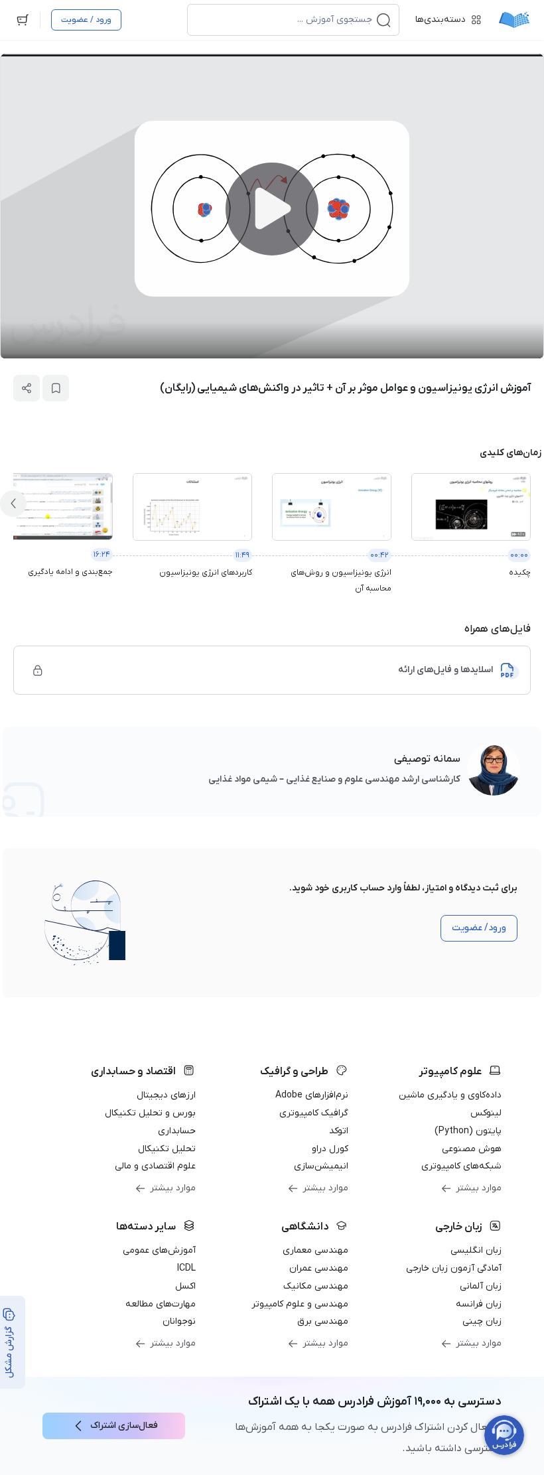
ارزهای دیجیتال (166, 1095)
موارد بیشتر (479, 1188)
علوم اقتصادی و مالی (155, 1166)
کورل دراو (330, 1149)
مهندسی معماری (315, 1250)
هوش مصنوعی (472, 1149)
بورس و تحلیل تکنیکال (150, 1113)
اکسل (185, 1286)
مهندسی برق (322, 1321)
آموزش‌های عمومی (159, 1250)
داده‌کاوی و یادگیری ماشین (450, 1095)
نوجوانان (179, 1321)
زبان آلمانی (481, 1286)
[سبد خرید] (22, 20)
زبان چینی (482, 1321)
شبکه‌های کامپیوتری (461, 1166)
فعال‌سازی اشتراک (124, 1425)
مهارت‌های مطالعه (160, 1304)
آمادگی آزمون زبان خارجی (454, 1268)
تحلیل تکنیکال (167, 1149)
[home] (514, 20)
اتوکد (338, 1131)
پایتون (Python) (468, 1131)
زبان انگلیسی (476, 1250)
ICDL (186, 1268)
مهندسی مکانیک (315, 1286)
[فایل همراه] (38, 670)
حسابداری (177, 1131)
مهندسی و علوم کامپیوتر (299, 1304)
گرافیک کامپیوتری (313, 1113)
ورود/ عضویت (479, 928)
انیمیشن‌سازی (321, 1166)
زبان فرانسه (479, 1304)
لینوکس (486, 1113)
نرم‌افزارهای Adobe (311, 1095)
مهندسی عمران (318, 1268)
